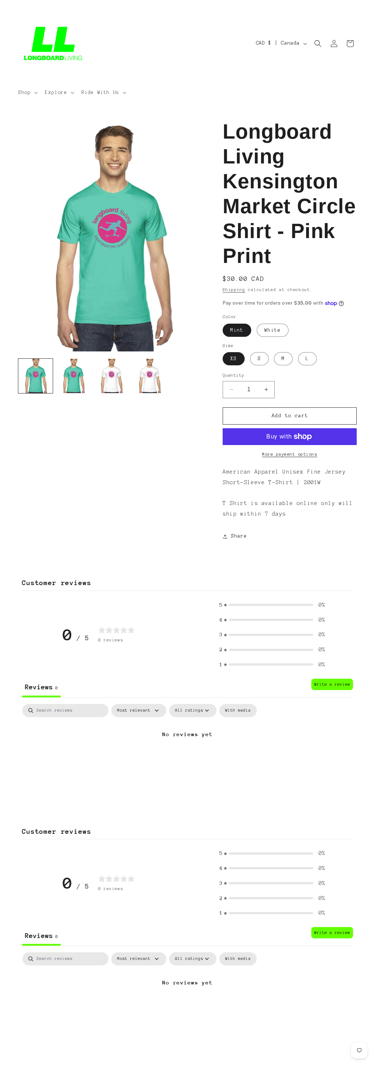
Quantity (233, 375)
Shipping (234, 289)
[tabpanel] (187, 759)
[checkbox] (238, 710)
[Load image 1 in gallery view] (35, 376)
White (272, 330)
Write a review (332, 684)
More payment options (289, 454)
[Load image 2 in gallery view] (73, 376)
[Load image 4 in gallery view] (149, 376)
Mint (237, 330)
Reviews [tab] (41, 687)
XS (233, 358)
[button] (27, 92)
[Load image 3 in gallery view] (111, 376)
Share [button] (239, 536)
